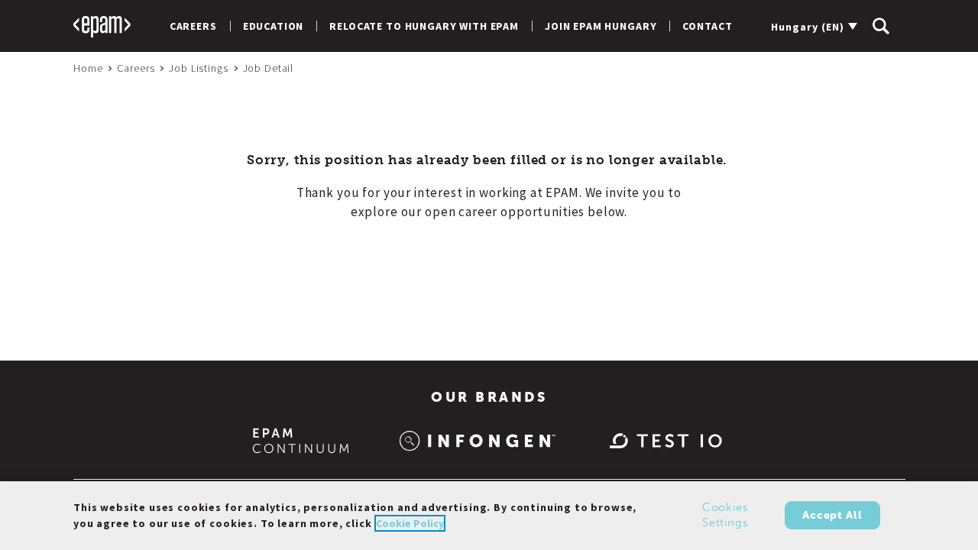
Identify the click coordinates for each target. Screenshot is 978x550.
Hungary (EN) (807, 27)
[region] (489, 515)
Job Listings (198, 68)
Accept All (832, 515)
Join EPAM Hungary (600, 26)
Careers (193, 26)
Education (273, 26)
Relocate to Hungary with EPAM (424, 26)
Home (87, 68)
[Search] (881, 26)
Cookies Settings (725, 515)
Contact (707, 26)
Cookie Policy (410, 523)
